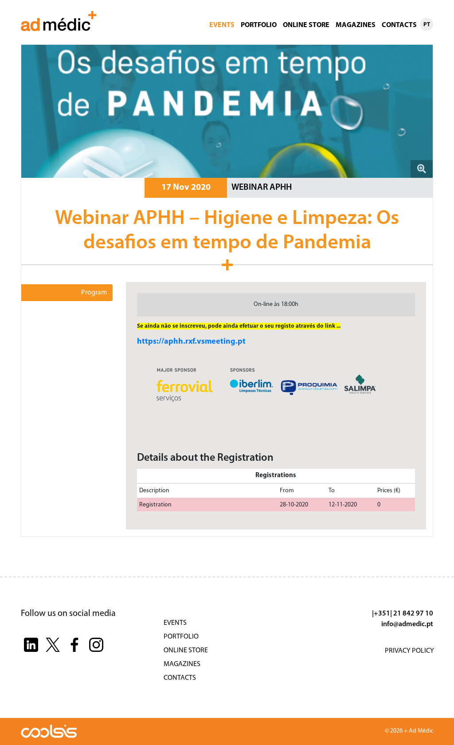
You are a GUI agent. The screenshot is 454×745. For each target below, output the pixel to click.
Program (94, 292)
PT (426, 24)
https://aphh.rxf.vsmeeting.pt (191, 342)
